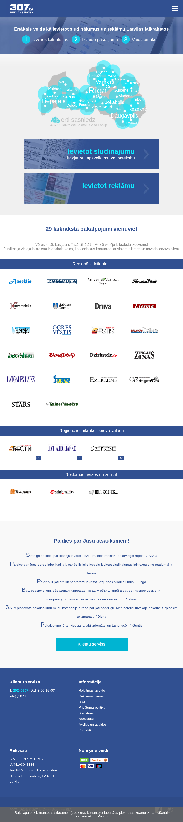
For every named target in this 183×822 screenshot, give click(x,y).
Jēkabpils (114, 102)
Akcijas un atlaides (93, 724)
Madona (125, 96)
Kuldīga (54, 89)
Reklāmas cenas (91, 696)
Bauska (84, 104)
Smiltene (119, 79)
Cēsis (111, 86)
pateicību (126, 158)
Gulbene (121, 90)
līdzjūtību (75, 158)
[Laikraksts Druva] (103, 305)
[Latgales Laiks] (20, 379)
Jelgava (89, 100)
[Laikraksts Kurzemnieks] (20, 305)
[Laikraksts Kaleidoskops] (61, 492)
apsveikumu (98, 158)
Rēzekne (137, 109)
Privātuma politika (92, 707)
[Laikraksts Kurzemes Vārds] (144, 281)
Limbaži (95, 75)
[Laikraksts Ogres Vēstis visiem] (61, 330)
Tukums (71, 89)
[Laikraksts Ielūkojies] (103, 492)
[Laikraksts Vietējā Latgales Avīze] (20, 330)
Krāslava (131, 123)
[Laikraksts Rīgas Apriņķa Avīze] (61, 281)
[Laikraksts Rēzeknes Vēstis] (103, 330)
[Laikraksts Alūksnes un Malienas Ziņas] (103, 281)
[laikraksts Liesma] (144, 305)
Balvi (133, 91)
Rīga (97, 90)
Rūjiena (101, 72)
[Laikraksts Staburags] (61, 379)
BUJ (82, 702)
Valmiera (105, 82)
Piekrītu (103, 816)
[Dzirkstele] (103, 355)
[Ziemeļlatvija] (61, 355)
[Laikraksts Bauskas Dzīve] (144, 330)
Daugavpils (124, 115)
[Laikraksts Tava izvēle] (20, 492)
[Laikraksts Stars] (20, 404)
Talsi (60, 82)
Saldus (69, 97)
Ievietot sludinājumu (101, 151)
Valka (112, 75)
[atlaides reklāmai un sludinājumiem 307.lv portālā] (134, 192)
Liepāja (51, 101)
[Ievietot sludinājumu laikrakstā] (147, 154)
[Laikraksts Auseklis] (20, 281)
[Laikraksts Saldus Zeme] (61, 305)
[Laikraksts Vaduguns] (144, 379)
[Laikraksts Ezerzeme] (103, 379)
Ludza (137, 100)
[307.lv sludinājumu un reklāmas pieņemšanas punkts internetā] (21, 8)
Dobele (72, 105)
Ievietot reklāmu (108, 186)
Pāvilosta (52, 96)
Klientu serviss (91, 644)
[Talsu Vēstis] (61, 404)
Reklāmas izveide (92, 690)
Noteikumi (86, 719)
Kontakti (85, 730)
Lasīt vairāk (83, 816)
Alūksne (132, 83)
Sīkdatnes (86, 713)
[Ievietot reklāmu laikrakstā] (147, 188)
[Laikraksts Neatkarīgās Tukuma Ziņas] (20, 355)
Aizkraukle (100, 107)
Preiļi (118, 109)
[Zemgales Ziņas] (144, 355)
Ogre (100, 96)
